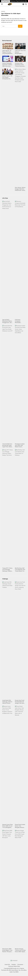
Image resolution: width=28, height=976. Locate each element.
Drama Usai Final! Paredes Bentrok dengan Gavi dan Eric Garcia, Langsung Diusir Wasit (19, 702)
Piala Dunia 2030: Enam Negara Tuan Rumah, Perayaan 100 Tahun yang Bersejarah (7, 950)
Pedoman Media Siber (14, 966)
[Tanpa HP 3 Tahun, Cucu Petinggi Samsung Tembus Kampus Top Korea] (7, 508)
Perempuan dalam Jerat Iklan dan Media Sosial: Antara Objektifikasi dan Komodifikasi (19, 445)
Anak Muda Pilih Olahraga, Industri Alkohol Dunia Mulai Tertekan (7, 702)
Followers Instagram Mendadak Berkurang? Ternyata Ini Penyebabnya (18, 321)
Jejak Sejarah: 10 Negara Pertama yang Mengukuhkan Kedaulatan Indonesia (7, 52)
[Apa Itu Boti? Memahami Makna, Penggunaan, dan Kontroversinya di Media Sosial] (7, 259)
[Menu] (2, 4)
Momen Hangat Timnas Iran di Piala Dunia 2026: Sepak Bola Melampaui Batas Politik (20, 950)
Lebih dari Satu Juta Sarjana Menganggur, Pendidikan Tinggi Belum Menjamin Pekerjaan (20, 52)
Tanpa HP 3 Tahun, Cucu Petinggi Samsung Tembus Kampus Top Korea (7, 569)
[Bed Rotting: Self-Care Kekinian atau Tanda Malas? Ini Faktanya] (20, 508)
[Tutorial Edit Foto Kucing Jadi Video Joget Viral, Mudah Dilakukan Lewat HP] (7, 383)
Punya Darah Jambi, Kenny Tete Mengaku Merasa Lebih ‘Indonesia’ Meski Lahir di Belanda (20, 826)
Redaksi (14, 964)
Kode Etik (7, 964)
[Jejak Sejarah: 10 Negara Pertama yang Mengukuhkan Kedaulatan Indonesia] (7, 46)
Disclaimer (20, 964)
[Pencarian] (26, 4)
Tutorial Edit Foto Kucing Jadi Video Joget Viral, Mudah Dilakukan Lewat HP (7, 445)
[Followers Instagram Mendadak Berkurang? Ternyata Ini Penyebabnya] (20, 259)
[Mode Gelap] (23, 4)
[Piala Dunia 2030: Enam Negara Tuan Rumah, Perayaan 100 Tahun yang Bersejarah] (7, 888)
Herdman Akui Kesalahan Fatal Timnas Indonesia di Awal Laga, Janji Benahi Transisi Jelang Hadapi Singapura (20, 65)
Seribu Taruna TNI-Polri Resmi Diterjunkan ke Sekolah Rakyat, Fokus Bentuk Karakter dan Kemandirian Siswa (7, 77)
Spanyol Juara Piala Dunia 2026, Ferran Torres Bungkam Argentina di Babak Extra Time (7, 826)
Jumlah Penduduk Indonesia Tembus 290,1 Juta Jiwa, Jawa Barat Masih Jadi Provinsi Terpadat (7, 65)
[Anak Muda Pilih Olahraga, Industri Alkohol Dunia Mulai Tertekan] (7, 640)
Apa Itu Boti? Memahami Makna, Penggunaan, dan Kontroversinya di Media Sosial (7, 321)
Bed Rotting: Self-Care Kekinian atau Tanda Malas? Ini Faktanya (20, 569)
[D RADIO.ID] (10, 4)
